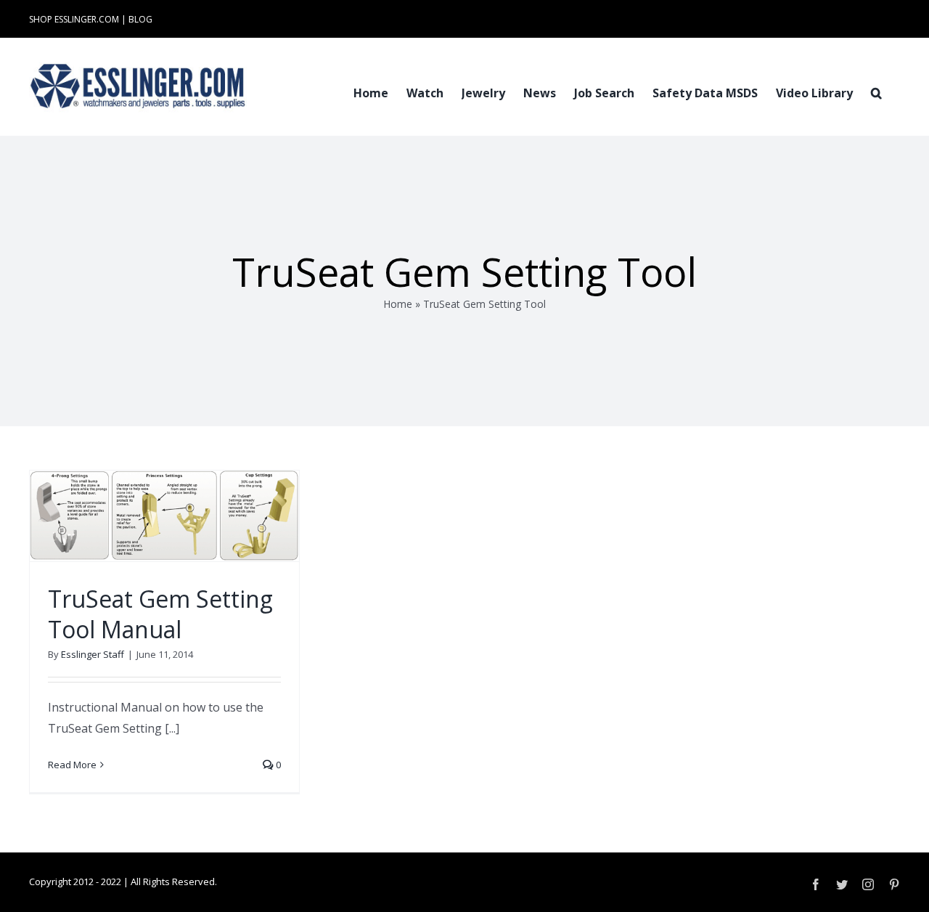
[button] (876, 91)
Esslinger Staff (92, 654)
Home (397, 304)
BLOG (140, 19)
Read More (72, 764)
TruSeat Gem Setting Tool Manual (160, 614)
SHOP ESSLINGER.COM (74, 19)
